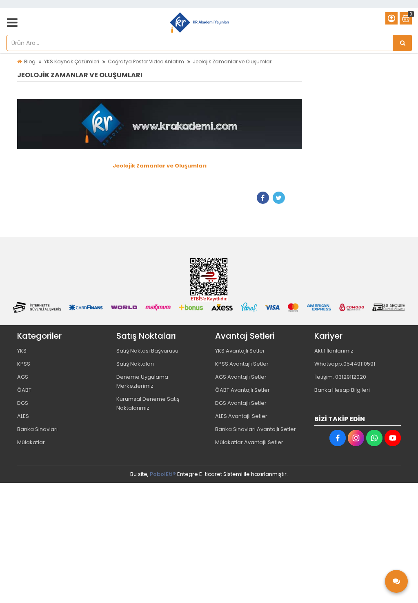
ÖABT (24, 390)
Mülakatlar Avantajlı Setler (249, 442)
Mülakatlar (31, 442)
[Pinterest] (295, 198)
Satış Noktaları (135, 364)
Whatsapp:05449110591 (344, 364)
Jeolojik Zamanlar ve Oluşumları (233, 61)
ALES (23, 416)
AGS (22, 377)
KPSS (23, 364)
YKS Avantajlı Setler (240, 351)
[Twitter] (279, 198)
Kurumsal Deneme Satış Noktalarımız (148, 403)
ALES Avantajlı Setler (241, 416)
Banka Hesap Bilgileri (342, 390)
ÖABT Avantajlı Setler (242, 390)
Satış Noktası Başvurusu (147, 351)
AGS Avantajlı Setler (241, 377)
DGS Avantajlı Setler (241, 403)
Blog (30, 61)
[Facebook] (263, 198)
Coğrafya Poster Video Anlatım (146, 61)
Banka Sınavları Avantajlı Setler (255, 429)
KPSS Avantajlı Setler (242, 364)
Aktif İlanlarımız (334, 351)
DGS (22, 403)
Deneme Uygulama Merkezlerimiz (142, 381)
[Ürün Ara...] (402, 43)
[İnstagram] (356, 438)
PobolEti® (163, 474)
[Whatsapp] (374, 438)
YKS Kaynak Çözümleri (71, 61)
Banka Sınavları (37, 429)
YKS (22, 351)
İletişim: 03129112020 (340, 377)
